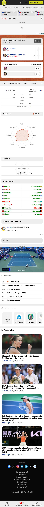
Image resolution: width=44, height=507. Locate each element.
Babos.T (7, 202)
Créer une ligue (7, 320)
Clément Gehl (6, 361)
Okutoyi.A (7, 208)
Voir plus (5, 240)
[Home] (2, 7)
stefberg (9, 227)
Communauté (36, 505)
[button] (26, 2)
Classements (27, 8)
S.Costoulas (36, 211)
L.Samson (36, 189)
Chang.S (7, 189)
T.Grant (37, 192)
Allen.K (6, 214)
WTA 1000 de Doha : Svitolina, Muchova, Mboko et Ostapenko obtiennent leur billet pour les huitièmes (21, 450)
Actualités (8, 8)
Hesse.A (7, 186)
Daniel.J (7, 199)
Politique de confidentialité (22, 479)
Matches (17, 8)
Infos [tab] (3, 83)
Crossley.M (8, 205)
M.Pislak (37, 214)
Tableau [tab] (33, 83)
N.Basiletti (36, 205)
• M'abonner (25, 227)
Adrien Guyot (6, 423)
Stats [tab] (25, 83)
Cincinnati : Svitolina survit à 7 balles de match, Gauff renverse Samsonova (21, 357)
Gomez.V (7, 211)
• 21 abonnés (16, 227)
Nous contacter (22, 484)
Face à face (6, 159)
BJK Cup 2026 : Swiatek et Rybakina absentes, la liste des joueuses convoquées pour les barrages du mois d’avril (22, 418)
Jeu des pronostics (22, 505)
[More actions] (42, 83)
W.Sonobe (36, 199)
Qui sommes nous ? (22, 472)
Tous (12, 18)
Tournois (36, 8)
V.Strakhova (35, 186)
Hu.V (5, 196)
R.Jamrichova (35, 196)
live (4, 18)
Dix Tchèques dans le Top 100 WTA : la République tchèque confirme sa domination (20, 387)
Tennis (7, 505)
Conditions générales (22, 477)
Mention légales (22, 482)
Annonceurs (22, 474)
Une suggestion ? (22, 487)
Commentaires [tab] (14, 83)
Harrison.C (7, 192)
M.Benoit (36, 208)
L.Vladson (36, 202)
